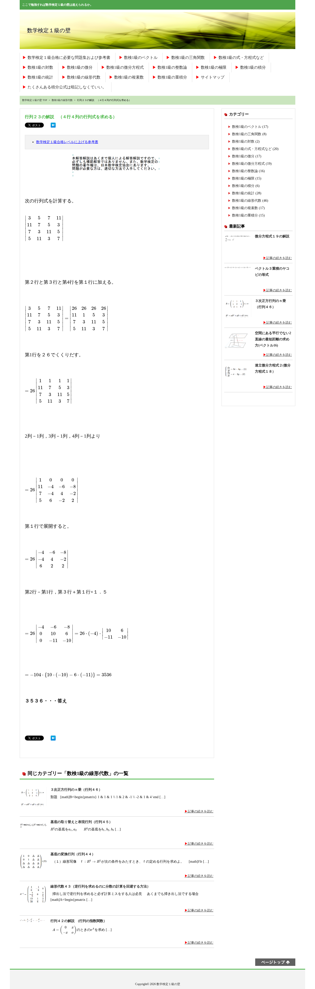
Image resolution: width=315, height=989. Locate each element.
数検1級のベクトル (141, 57)
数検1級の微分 (80, 67)
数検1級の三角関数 (188, 57)
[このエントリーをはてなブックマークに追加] (53, 129)
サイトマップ (212, 77)
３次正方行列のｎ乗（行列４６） (76, 789)
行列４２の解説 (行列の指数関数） (78, 921)
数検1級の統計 (40, 77)
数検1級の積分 (253, 67)
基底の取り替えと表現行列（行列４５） (81, 822)
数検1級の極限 (213, 67)
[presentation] (44, 228)
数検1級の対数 (40, 67)
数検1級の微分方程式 (125, 67)
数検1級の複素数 (129, 77)
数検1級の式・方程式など (241, 57)
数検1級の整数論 (172, 67)
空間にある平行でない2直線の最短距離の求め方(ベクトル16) (273, 339)
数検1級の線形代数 (83, 77)
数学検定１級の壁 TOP (34, 100)
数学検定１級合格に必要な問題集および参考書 (69, 57)
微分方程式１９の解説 (272, 236)
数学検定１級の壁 (49, 30)
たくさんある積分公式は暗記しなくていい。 (67, 87)
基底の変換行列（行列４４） (72, 854)
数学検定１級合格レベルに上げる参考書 (67, 142)
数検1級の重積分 (172, 77)
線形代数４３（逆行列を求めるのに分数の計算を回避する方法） (100, 886)
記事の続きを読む (200, 811)
